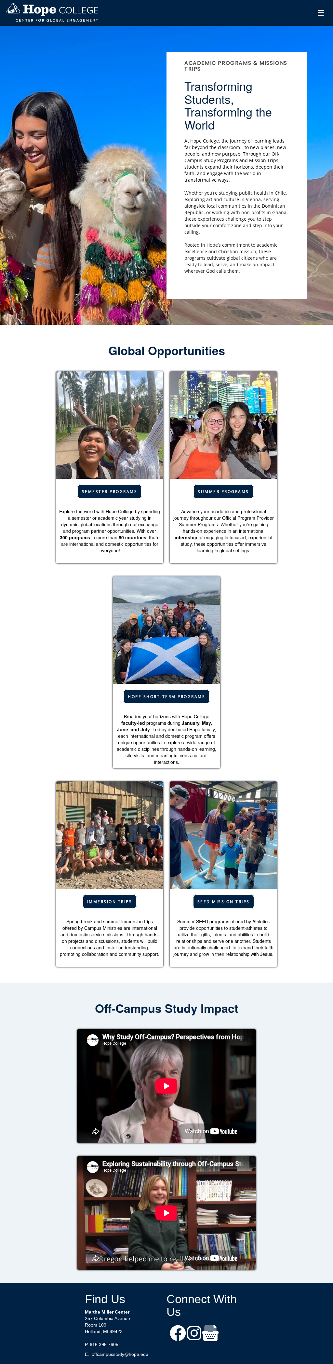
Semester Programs (110, 491)
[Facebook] (178, 1334)
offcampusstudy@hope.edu (120, 1354)
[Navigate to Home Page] (53, 13)
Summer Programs (223, 491)
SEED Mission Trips (223, 901)
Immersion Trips (109, 901)
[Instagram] (194, 1334)
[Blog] (210, 1334)
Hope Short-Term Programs (166, 696)
